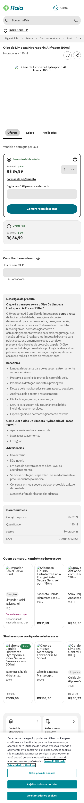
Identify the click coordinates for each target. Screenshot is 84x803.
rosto (72, 313)
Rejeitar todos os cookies (42, 784)
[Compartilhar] (77, 55)
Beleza (29, 38)
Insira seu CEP (14, 265)
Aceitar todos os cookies (42, 795)
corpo (62, 313)
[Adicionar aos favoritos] (67, 55)
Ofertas (12, 132)
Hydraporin (71, 531)
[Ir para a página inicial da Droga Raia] (13, 8)
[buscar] (76, 20)
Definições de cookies (42, 773)
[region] (42, 767)
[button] (42, 93)
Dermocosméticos (50, 38)
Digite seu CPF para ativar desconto (28, 186)
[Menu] (77, 8)
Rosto (70, 38)
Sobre (30, 132)
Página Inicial (12, 38)
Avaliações (50, 132)
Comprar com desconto (42, 208)
